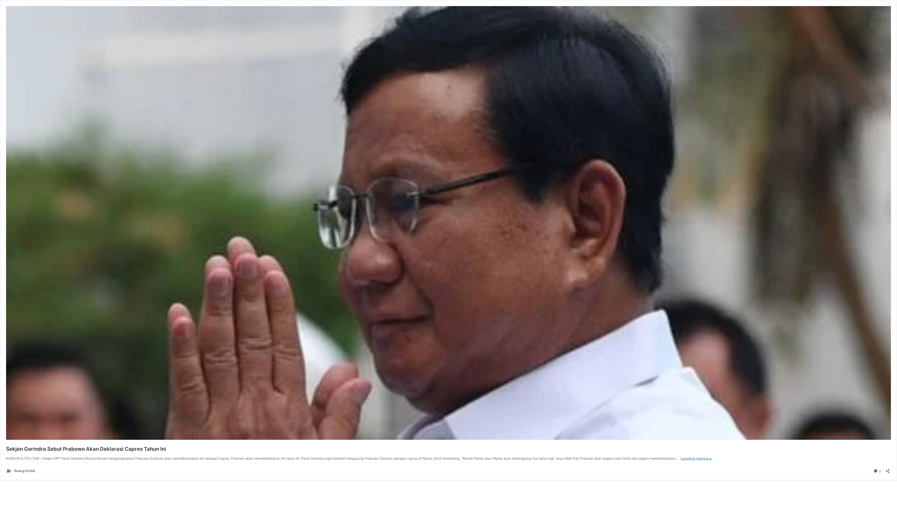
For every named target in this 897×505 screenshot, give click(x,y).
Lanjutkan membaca (696, 458)
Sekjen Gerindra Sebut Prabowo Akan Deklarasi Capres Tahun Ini (86, 449)
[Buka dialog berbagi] (887, 469)
